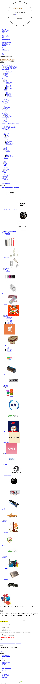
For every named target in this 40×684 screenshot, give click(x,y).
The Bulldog (8, 83)
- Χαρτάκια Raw (8, 350)
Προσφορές (4, 45)
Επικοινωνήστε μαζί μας (6, 39)
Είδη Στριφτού (4, 78)
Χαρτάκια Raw (8, 94)
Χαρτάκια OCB (8, 93)
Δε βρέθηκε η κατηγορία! (6, 183)
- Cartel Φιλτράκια (9, 317)
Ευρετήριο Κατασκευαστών (6, 42)
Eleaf (7, 76)
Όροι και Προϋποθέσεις (6, 36)
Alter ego (5, 177)
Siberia (5, 106)
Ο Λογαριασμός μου (5, 674)
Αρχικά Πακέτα (6, 129)
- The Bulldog (8, 318)
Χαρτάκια (5, 90)
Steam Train (6, 108)
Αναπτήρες (6, 119)
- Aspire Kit (8, 234)
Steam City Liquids (7, 107)
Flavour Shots (4, 101)
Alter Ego (5, 103)
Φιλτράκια (6, 81)
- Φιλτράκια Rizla (9, 321)
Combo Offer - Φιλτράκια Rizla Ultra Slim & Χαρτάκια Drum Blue (10, 643)
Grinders (5, 121)
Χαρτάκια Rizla (8, 95)
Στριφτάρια (6, 98)
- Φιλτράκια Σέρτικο (9, 323)
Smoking (7, 150)
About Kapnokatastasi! (5, 655)
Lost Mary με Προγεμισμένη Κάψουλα (10, 66)
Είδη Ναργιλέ (4, 113)
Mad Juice (5, 104)
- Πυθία (7, 348)
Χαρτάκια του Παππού (9, 97)
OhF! (5, 105)
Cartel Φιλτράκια (9, 82)
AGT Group (6, 102)
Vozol (5, 64)
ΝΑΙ (13, 14)
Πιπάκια (5, 79)
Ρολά (5, 157)
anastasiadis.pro (6, 678)
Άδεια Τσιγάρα (4, 109)
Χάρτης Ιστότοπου (5, 40)
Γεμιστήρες (6, 111)
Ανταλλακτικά (6, 74)
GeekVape (7, 136)
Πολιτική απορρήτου (5, 35)
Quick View (2, 593)
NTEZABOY (6, 164)
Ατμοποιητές (6, 73)
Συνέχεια (1, 651)
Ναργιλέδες (6, 114)
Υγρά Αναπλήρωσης (5, 117)
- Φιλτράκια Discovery (9, 319)
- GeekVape (8, 271)
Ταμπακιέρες (6, 120)
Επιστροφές (4, 663)
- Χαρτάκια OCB (9, 349)
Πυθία (7, 92)
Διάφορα (5, 77)
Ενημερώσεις (4, 47)
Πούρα (5, 112)
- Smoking (7, 346)
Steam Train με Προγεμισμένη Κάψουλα (10, 67)
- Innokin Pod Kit (9, 235)
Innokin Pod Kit (8, 72)
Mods (5, 75)
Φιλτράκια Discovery (9, 84)
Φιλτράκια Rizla (8, 86)
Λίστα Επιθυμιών (5, 676)
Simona (7, 100)
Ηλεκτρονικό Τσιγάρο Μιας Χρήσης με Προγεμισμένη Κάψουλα (12, 65)
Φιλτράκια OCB (8, 85)
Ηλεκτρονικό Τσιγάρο (5, 69)
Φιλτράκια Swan (8, 87)
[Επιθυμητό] (1, 611)
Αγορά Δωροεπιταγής (5, 43)
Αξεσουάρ (4, 178)
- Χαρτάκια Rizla (9, 351)
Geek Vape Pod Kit (9, 71)
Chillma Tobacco (9, 116)
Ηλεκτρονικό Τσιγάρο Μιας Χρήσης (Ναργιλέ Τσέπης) (10, 63)
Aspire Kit (7, 70)
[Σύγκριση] (2, 611)
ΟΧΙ (15, 14)
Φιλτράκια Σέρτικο (9, 88)
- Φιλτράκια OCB (9, 320)
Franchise (3, 37)
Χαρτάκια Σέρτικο (9, 96)
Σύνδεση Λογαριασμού (6, 29)
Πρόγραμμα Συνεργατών (6, 44)
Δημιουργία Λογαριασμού (6, 28)
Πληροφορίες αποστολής (6, 34)
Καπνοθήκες (6, 99)
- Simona (7, 387)
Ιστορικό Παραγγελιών (6, 46)
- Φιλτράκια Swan (9, 322)
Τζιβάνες (5, 89)
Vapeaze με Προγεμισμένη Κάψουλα (10, 68)
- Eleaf (7, 270)
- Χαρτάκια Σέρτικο (9, 352)
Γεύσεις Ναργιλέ (7, 115)
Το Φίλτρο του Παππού (10, 143)
